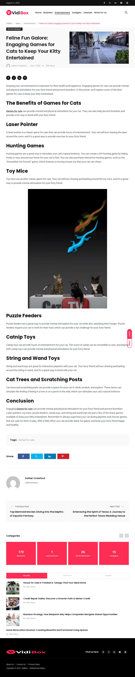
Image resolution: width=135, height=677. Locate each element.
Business (48, 12)
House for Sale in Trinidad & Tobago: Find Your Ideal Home (54, 582)
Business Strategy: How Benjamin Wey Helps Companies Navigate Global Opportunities (70, 614)
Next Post (115, 506)
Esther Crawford (35, 478)
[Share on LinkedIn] (19, 78)
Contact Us (21, 664)
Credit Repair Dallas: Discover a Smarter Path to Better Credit (56, 598)
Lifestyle (87, 12)
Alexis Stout (30, 587)
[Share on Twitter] (14, 78)
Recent (26, 576)
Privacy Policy (34, 664)
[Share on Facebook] (8, 78)
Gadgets (76, 12)
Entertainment (62, 12)
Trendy (108, 576)
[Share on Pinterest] (25, 78)
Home (38, 12)
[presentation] (121, 536)
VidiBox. (24, 668)
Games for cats (26, 439)
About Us (10, 664)
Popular (67, 576)
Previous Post (22, 506)
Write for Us (100, 12)
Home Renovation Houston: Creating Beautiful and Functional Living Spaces (47, 630)
